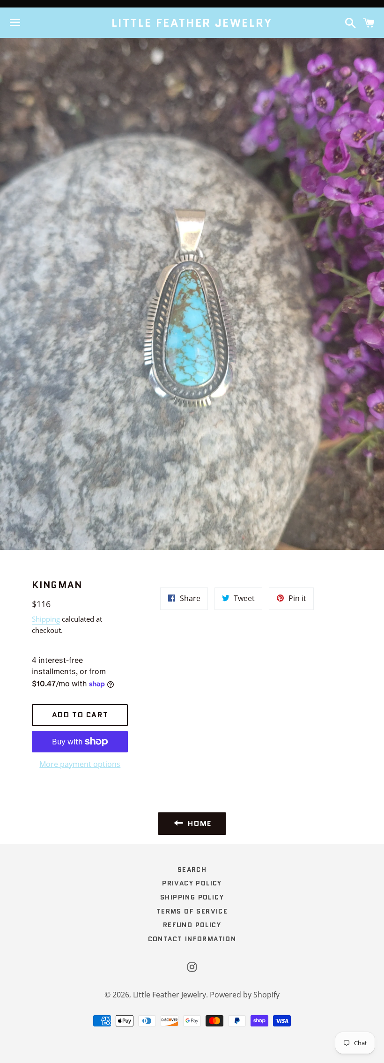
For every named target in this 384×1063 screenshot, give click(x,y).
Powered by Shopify (245, 994)
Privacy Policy (192, 883)
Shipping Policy (192, 897)
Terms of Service (192, 911)
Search (192, 869)
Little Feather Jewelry (192, 23)
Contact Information (192, 939)
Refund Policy (192, 924)
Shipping (46, 619)
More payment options (79, 764)
